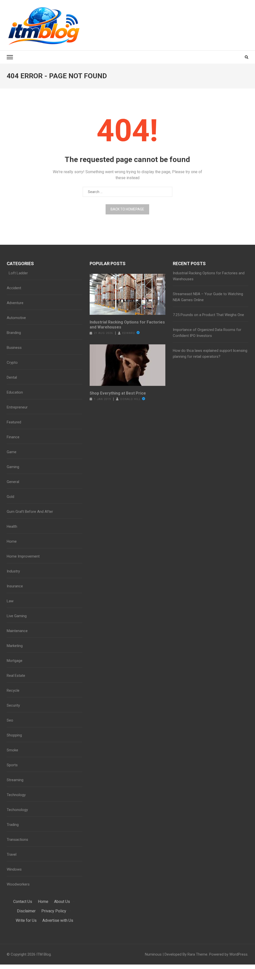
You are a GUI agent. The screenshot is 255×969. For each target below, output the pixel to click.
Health (12, 526)
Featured (14, 422)
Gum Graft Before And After (30, 511)
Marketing (15, 646)
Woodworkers (18, 884)
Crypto (12, 362)
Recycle (13, 690)
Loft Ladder (17, 273)
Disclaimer (26, 911)
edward (128, 333)
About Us (62, 901)
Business (14, 347)
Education (15, 392)
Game (11, 452)
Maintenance (17, 631)
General (13, 482)
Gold (10, 496)
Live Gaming (17, 616)
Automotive (16, 318)
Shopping (14, 735)
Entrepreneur (17, 407)
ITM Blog (43, 954)
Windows (14, 869)
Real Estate (16, 675)
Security (13, 705)
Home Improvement (23, 556)
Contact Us (22, 901)
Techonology (17, 810)
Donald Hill (130, 399)
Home (12, 541)
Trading (13, 824)
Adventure (15, 303)
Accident (14, 288)
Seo (10, 720)
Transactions (17, 839)
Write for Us (26, 920)
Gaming (13, 467)
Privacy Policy (53, 911)
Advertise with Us (57, 920)
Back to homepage (127, 209)
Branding (14, 332)
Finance (13, 437)
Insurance (15, 586)
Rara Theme (197, 954)
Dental (12, 377)
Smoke (12, 750)
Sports (12, 765)
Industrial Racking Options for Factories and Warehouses (127, 324)
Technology (16, 795)
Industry (13, 571)
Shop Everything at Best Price (118, 393)
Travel (11, 854)
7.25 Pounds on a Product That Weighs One (208, 315)
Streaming (15, 780)
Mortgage (14, 660)
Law (10, 601)
